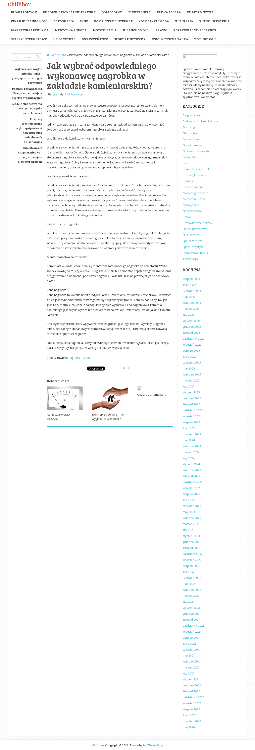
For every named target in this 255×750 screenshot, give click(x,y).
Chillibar (19, 4)
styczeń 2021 (191, 679)
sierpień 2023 (191, 494)
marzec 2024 (191, 452)
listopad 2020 (191, 691)
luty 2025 (188, 386)
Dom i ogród (112, 12)
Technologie (205, 39)
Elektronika (139, 12)
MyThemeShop (153, 745)
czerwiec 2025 (192, 362)
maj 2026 (189, 297)
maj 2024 (189, 440)
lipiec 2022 (189, 572)
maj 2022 (189, 584)
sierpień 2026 (191, 279)
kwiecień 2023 (192, 518)
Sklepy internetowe (29, 39)
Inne (84, 21)
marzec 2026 (191, 309)
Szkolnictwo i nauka (169, 39)
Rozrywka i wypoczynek (194, 30)
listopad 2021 (191, 619)
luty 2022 (188, 602)
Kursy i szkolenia (214, 21)
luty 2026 (188, 315)
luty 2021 (188, 673)
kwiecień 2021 (192, 661)
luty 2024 (188, 458)
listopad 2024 (191, 404)
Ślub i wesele (64, 39)
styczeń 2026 (191, 320)
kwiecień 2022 (192, 590)
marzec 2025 (191, 380)
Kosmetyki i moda (153, 21)
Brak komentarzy (74, 94)
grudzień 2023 (192, 470)
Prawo (161, 30)
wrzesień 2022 (192, 560)
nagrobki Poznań (80, 358)
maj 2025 (189, 368)
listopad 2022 (191, 548)
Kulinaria (184, 21)
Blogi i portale (24, 12)
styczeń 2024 (191, 464)
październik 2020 (193, 697)
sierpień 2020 (191, 709)
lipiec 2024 (189, 428)
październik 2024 (193, 410)
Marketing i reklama (30, 30)
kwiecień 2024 (192, 446)
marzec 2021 (191, 667)
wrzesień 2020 (192, 703)
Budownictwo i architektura (69, 12)
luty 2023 (188, 530)
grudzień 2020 (192, 685)
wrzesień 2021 (192, 631)
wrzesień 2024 (192, 416)
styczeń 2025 (191, 392)
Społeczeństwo (94, 39)
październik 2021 (193, 625)
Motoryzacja (105, 30)
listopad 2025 (191, 332)
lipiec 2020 (189, 715)
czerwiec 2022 (192, 578)
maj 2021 (189, 655)
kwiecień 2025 (192, 374)
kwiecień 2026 (192, 303)
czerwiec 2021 (192, 649)
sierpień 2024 (191, 422)
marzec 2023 (191, 524)
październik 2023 (193, 482)
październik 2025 (193, 338)
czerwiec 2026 (192, 291)
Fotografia (63, 21)
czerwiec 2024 (192, 434)
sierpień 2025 (191, 350)
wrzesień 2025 (192, 344)
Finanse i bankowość (29, 21)
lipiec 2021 (189, 643)
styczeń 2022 (191, 607)
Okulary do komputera (151, 394)
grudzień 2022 (192, 542)
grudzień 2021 (192, 613)
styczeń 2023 (191, 536)
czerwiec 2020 (192, 721)
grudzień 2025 (192, 326)
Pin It (126, 368)
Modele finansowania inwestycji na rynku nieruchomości (27, 108)
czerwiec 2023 (192, 506)
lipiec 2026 (189, 285)
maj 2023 (189, 512)
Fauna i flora (169, 12)
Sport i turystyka (129, 39)
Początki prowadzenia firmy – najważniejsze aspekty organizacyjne (27, 93)
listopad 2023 (191, 476)
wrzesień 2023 (192, 488)
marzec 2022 (191, 596)
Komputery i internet (113, 21)
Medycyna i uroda (71, 30)
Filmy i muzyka (200, 12)
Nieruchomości (136, 30)
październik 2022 (193, 554)
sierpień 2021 (191, 637)
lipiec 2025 (189, 356)
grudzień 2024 (192, 398)
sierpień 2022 (191, 566)
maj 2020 (189, 727)
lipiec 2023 (189, 500)
